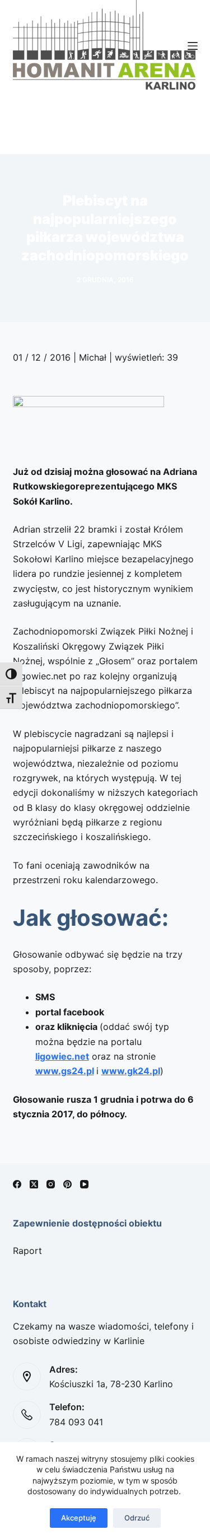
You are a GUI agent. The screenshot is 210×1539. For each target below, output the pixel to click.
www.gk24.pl (130, 1070)
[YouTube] (84, 1184)
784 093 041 (76, 1422)
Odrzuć (137, 1517)
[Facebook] (17, 1184)
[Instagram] (50, 1184)
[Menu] (193, 46)
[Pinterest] (67, 1184)
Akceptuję (78, 1517)
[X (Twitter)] (34, 1184)
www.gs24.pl (64, 1070)
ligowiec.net (62, 1056)
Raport (27, 1250)
